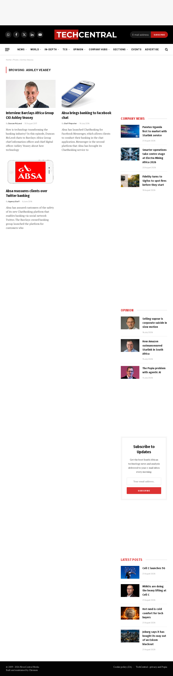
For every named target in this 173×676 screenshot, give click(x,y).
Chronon (33, 670)
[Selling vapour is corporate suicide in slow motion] (130, 322)
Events (136, 49)
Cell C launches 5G (153, 568)
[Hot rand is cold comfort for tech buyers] (130, 613)
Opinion (78, 49)
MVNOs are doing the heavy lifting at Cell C (154, 590)
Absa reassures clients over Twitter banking (26, 193)
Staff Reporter (70, 123)
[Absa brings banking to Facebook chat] (86, 94)
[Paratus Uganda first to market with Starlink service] (130, 131)
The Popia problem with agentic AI (153, 370)
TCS (65, 49)
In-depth (51, 49)
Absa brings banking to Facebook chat (86, 115)
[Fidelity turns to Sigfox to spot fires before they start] (130, 180)
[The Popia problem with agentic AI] (130, 372)
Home (8, 59)
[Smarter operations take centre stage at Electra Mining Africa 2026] (130, 154)
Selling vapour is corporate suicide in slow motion (154, 323)
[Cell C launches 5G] (130, 572)
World (34, 49)
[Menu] (7, 49)
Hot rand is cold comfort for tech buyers (152, 613)
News (20, 49)
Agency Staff (14, 201)
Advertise (152, 49)
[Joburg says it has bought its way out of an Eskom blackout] (130, 636)
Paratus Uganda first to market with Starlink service (154, 131)
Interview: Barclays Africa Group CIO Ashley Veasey (30, 115)
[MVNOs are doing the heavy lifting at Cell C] (130, 590)
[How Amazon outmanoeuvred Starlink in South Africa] (130, 345)
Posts (16, 59)
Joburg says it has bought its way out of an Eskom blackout (154, 638)
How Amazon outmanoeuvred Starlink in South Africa (152, 347)
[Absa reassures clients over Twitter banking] (31, 172)
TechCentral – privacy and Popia (151, 666)
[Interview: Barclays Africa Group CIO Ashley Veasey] (31, 94)
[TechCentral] (86, 34)
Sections (119, 49)
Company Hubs (98, 49)
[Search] (166, 49)
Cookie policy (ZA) (122, 666)
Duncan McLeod (15, 123)
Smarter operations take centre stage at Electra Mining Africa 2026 (154, 156)
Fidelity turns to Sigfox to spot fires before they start (154, 181)
